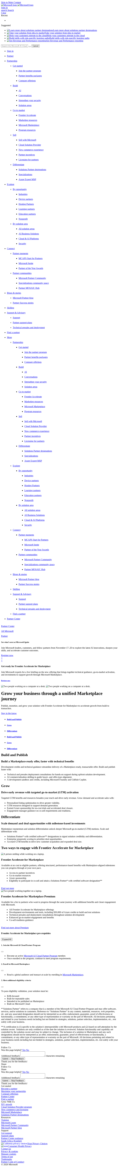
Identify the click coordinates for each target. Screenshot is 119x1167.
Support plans (7, 1135)
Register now (5, 680)
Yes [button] (24, 1050)
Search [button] (11, 10)
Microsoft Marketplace (73, 974)
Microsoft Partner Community (15, 1125)
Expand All (6, 939)
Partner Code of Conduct (12, 1162)
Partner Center (7, 1096)
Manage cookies (8, 1154)
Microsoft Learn (8, 1122)
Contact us (6, 1149)
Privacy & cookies (9, 1151)
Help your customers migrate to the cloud (66, 35)
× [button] (1, 658)
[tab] (62, 719)
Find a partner (7, 1099)
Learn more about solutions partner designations (75, 30)
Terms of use (7, 1156)
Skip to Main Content (11, 2)
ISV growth (6, 1104)
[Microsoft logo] (9, 5)
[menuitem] (62, 51)
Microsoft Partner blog (11, 1128)
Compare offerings (9, 1094)
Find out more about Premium (15, 927)
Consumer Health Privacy (20, 1146)
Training (5, 1120)
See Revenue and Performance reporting (64, 40)
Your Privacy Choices (37, 1143)
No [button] (27, 1050)
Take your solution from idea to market (62, 33)
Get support (6, 1133)
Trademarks (6, 1159)
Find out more (7, 888)
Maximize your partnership (13, 1091)
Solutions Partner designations (15, 1115)
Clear (3, 13)
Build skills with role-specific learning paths (69, 38)
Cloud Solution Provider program (16, 1107)
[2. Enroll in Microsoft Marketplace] (2, 970)
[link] (68, 347)
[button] (7, 10)
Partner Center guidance (12, 1138)
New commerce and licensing (14, 1109)
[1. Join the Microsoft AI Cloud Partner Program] (2, 951)
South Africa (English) (11, 1141)
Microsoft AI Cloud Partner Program (40, 956)
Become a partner (9, 1088)
